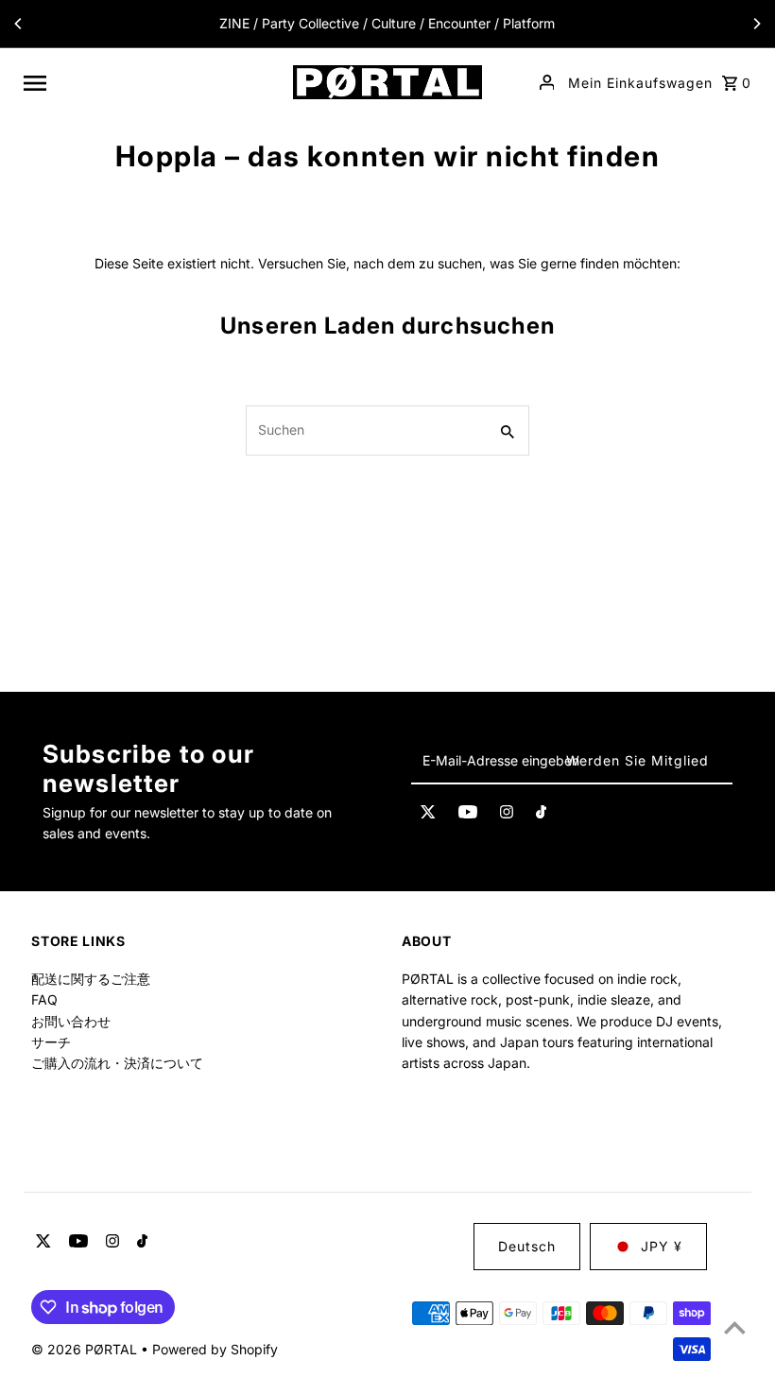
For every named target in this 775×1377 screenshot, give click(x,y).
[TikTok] (541, 814)
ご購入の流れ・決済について (117, 1063)
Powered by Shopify (215, 1349)
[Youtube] (467, 814)
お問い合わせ (71, 1021)
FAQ (44, 999)
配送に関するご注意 (90, 979)
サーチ (51, 1042)
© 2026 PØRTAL (86, 1349)
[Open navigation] (152, 82)
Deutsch (527, 1246)
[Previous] (19, 23)
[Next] (756, 23)
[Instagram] (506, 814)
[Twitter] (428, 814)
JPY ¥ (661, 1246)
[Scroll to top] (735, 1327)
